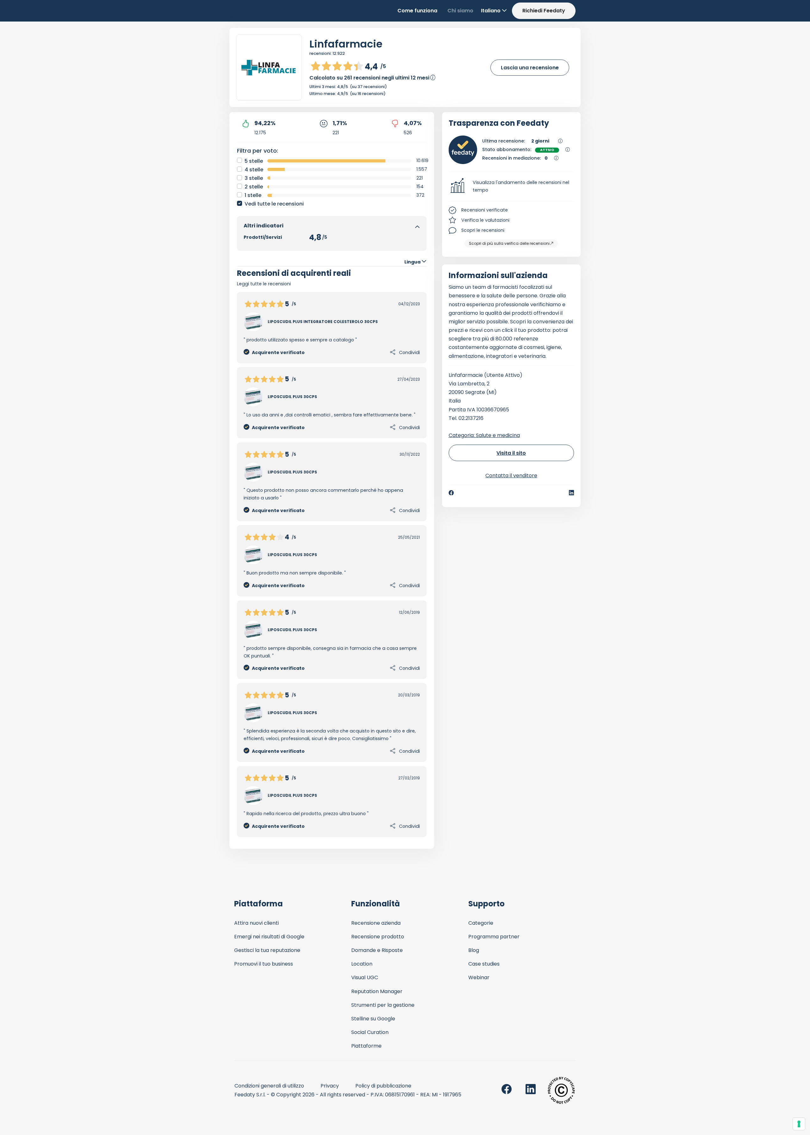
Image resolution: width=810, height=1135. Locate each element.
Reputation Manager (376, 991)
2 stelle (254, 186)
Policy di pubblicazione (383, 1085)
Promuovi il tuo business (263, 963)
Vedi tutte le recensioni (274, 203)
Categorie (480, 923)
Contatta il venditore (511, 475)
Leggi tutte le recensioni (264, 284)
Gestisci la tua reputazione (267, 950)
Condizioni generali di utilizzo (269, 1085)
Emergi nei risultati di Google (269, 936)
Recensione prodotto (377, 936)
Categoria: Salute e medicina (484, 435)
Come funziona (417, 10)
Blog (473, 950)
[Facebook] (451, 492)
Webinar (478, 977)
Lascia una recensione (530, 67)
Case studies (484, 963)
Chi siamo (460, 10)
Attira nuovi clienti (256, 923)
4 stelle (254, 169)
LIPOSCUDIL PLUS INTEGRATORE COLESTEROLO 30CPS (323, 321)
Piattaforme (366, 1045)
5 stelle (254, 161)
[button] (511, 186)
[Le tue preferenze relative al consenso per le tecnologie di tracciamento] (799, 1124)
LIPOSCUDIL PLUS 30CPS (292, 396)
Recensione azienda (376, 923)
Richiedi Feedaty (543, 10)
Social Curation (370, 1032)
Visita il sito (511, 453)
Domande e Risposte (377, 950)
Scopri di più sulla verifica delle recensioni (509, 243)
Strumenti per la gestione (382, 1005)
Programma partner (494, 936)
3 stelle (254, 178)
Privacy (330, 1085)
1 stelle (253, 195)
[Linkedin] (571, 492)
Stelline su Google (373, 1018)
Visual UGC (364, 977)
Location (361, 963)
